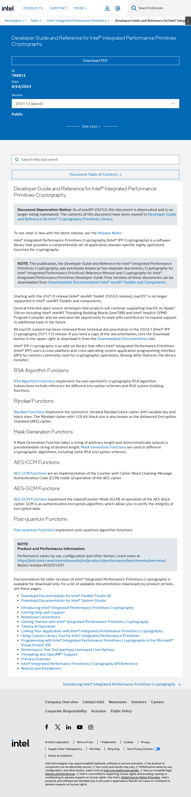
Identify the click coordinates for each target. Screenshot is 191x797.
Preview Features (35, 659)
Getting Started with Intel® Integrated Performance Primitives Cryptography (85, 621)
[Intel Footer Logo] (21, 743)
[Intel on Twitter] (57, 728)
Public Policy (121, 711)
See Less (89, 126)
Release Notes (110, 233)
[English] (117, 8)
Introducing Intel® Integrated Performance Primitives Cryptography (77, 607)
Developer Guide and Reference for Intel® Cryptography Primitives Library (96, 216)
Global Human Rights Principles (140, 777)
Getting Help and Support (43, 612)
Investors (139, 702)
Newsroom (118, 702)
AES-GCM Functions (30, 499)
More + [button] (80, 8)
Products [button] (33, 8)
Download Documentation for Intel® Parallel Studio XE (66, 596)
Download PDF (95, 60)
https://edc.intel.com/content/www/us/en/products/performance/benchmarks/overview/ (91, 560)
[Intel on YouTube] (80, 728)
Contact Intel (93, 702)
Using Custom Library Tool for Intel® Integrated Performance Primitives (80, 635)
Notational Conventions (40, 617)
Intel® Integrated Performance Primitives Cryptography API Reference (79, 663)
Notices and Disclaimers (41, 668)
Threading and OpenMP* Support (49, 654)
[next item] (188, 21)
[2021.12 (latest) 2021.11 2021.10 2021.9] (95, 103)
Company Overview (61, 702)
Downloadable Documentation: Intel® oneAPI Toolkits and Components (107, 282)
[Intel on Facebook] (47, 728)
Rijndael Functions (29, 412)
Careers (157, 702)
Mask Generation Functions (103, 447)
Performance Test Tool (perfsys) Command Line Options (67, 649)
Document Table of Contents (94, 174)
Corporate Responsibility (66, 711)
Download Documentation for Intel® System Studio (63, 600)
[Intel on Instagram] (91, 728)
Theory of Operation (38, 626)
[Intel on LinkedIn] (68, 728)
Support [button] (58, 8)
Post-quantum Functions (34, 530)
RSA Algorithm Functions (34, 381)
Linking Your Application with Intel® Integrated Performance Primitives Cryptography (92, 631)
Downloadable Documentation (122, 338)
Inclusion (98, 711)
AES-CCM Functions (30, 473)
